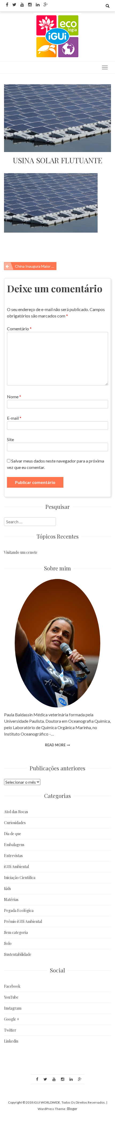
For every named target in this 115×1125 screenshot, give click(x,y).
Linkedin (11, 1041)
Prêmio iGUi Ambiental (23, 921)
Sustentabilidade (17, 954)
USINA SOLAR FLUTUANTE (57, 160)
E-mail (14, 418)
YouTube (11, 997)
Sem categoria (16, 932)
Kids (7, 888)
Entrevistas (13, 855)
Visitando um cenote (20, 552)
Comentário (19, 328)
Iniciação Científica (19, 877)
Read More (55, 745)
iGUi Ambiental (16, 866)
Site (10, 439)
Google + (11, 1019)
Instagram (12, 1008)
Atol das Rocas (16, 811)
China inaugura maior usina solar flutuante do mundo (35, 266)
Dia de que (12, 833)
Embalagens (14, 844)
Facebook (12, 986)
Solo (7, 943)
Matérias (11, 899)
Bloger (72, 1109)
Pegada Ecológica (18, 910)
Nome (14, 396)
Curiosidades (15, 822)
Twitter (10, 1030)
